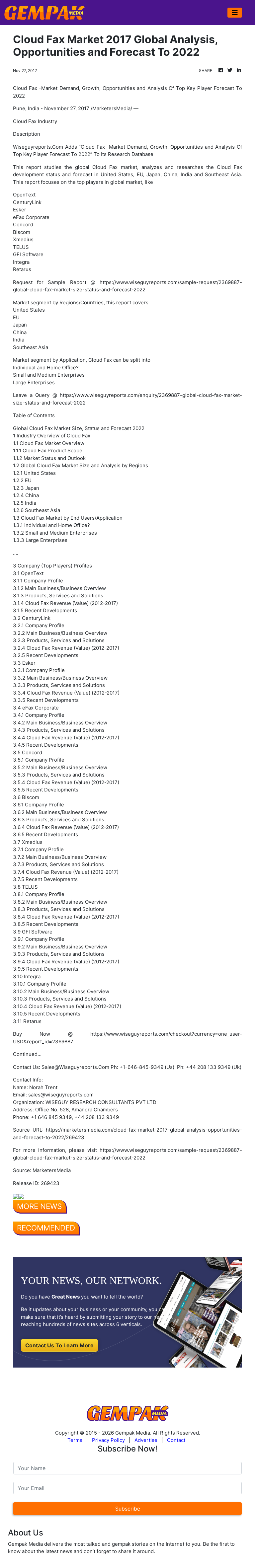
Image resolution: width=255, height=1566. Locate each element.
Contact (176, 1440)
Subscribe (127, 1508)
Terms (74, 1440)
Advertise (145, 1440)
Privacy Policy (108, 1440)
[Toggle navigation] (234, 13)
